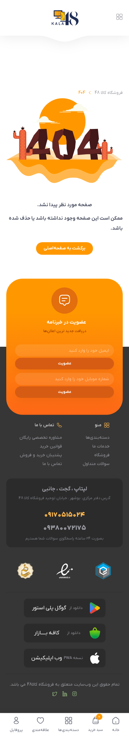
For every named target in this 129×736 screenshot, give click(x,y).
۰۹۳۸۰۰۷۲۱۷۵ (64, 528)
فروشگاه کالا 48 (109, 93)
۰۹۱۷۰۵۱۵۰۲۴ (64, 515)
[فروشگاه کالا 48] (64, 18)
